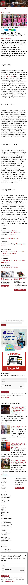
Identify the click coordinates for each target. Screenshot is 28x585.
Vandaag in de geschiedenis (4, 481)
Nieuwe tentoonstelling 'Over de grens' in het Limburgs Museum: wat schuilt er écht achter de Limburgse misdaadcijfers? (19, 409)
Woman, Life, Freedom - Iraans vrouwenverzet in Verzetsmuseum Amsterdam (19, 445)
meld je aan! (19, 488)
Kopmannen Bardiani (10, 231)
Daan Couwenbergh (6, 38)
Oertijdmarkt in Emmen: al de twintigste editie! (18, 461)
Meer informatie (20, 290)
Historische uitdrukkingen (7, 524)
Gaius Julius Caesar (5, 497)
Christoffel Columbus (6, 496)
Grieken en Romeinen (6, 533)
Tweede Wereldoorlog (6, 540)
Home (2, 12)
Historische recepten (6, 522)
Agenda (2, 485)
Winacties (3, 488)
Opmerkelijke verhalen (6, 527)
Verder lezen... (5, 424)
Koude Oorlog (4, 542)
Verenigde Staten (5, 512)
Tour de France (9, 76)
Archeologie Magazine (6, 551)
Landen (3, 505)
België (2, 509)
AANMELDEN (5, 286)
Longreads (3, 487)
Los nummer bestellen (6, 549)
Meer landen (4, 515)
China (2, 513)
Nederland (3, 507)
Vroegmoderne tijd (5, 539)
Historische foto (4, 521)
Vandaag (3, 478)
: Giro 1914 (12, 234)
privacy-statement (5, 397)
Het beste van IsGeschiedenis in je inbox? (6, 280)
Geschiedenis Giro (14, 233)
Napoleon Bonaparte (5, 500)
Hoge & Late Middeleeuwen (4, 535)
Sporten (3, 267)
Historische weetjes (5, 525)
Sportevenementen (12, 267)
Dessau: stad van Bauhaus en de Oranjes (19, 427)
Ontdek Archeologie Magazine (20, 279)
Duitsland (3, 510)
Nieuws (8, 12)
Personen (3, 492)
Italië (7, 256)
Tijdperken (4, 530)
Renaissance (4, 537)
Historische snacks (6, 518)
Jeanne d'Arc (4, 499)
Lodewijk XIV (4, 502)
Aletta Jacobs (4, 494)
